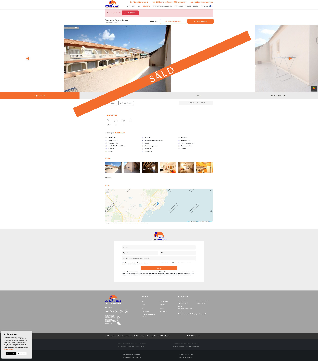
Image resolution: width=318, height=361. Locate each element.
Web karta (157, 336)
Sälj (133, 6)
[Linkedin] (126, 311)
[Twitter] (117, 311)
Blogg (195, 6)
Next (291, 58)
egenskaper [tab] (39, 95)
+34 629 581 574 (201, 303)
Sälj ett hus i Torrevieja (186, 354)
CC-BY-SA (210, 221)
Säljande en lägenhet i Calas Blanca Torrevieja (132, 343)
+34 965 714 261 (183, 303)
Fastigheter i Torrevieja (186, 357)
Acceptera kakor (11, 353)
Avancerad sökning (130, 13)
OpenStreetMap (199, 221)
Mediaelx (197, 336)
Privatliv (147, 336)
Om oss (188, 6)
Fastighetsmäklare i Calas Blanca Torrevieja (186, 346)
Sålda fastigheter (165, 336)
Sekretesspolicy (168, 262)
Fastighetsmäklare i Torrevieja (132, 357)
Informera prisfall (174, 21)
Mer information (8, 349)
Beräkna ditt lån (278, 95)
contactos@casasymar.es (186, 308)
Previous (27, 58)
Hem (128, 6)
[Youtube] (107, 311)
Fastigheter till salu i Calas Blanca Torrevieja (131, 346)
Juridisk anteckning (139, 336)
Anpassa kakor (21, 353)
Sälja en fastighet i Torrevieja (131, 354)
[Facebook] (112, 311)
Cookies (151, 336)
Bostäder (146, 6)
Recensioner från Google (162, 6)
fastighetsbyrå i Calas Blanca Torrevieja (186, 343)
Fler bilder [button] (108, 177)
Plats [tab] (199, 95)
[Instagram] (122, 311)
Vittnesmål (179, 6)
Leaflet (188, 221)
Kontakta (204, 6)
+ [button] (107, 191)
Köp (139, 6)
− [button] (107, 194)
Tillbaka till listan (197, 103)
